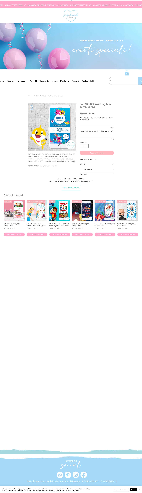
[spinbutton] (84, 146)
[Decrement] (81, 146)
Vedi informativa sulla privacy (70, 491)
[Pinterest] (68, 475)
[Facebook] (83, 475)
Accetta (133, 490)
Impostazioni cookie (121, 490)
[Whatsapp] (60, 475)
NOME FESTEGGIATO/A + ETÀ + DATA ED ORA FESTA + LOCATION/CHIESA (97, 119)
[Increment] (87, 146)
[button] (127, 72)
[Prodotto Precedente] (1, 210)
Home (30, 96)
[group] (71, 218)
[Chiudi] (140, 489)
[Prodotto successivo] (141, 210)
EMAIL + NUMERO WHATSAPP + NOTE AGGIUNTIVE (96, 131)
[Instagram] (76, 475)
